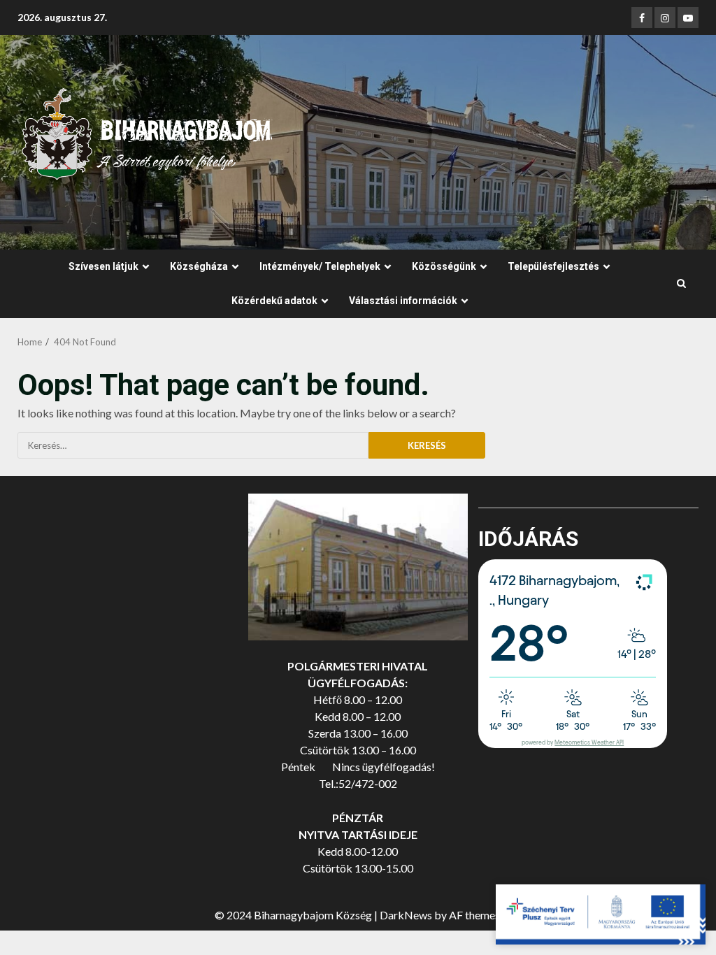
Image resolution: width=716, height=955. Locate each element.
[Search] (681, 284)
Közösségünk (444, 266)
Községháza (199, 266)
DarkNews (406, 914)
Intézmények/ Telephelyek (319, 266)
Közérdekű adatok (274, 300)
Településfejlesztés (553, 266)
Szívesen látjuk (103, 266)
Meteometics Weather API (589, 743)
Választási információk (403, 300)
